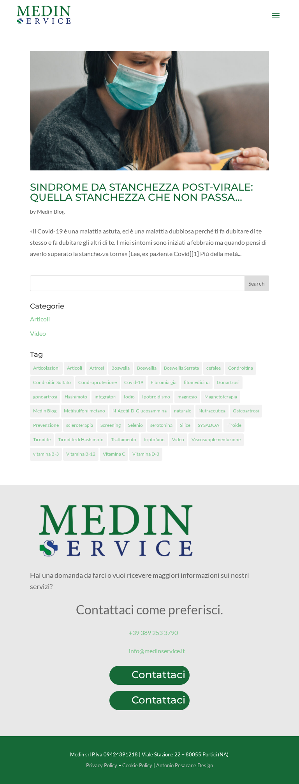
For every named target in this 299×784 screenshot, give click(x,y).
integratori (105, 397)
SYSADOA (208, 425)
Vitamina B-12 (80, 454)
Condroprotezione (97, 382)
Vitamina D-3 (145, 454)
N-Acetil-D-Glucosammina (140, 411)
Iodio (129, 397)
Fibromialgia (163, 382)
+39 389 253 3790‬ (153, 632)
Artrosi (97, 368)
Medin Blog (51, 211)
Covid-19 (133, 382)
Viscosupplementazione (216, 439)
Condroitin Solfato (52, 382)
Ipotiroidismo (156, 397)
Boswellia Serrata (181, 368)
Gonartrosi (228, 382)
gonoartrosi (45, 397)
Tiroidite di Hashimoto (81, 439)
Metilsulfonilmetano (84, 411)
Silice (185, 425)
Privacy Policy (101, 765)
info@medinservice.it (157, 650)
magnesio (187, 397)
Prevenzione (46, 425)
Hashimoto (76, 397)
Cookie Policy (137, 765)
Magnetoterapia (220, 397)
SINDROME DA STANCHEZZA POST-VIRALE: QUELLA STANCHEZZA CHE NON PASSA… (141, 192)
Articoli (40, 319)
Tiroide (234, 425)
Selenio (135, 425)
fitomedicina (196, 382)
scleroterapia (79, 425)
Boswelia (120, 368)
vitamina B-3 (46, 454)
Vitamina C (114, 454)
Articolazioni (46, 368)
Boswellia (147, 368)
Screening (110, 425)
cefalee (213, 368)
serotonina (161, 425)
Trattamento (123, 439)
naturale (182, 411)
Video (38, 333)
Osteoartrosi (246, 411)
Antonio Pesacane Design (184, 765)
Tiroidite (42, 439)
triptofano (154, 439)
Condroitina (240, 368)
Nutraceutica (212, 411)
